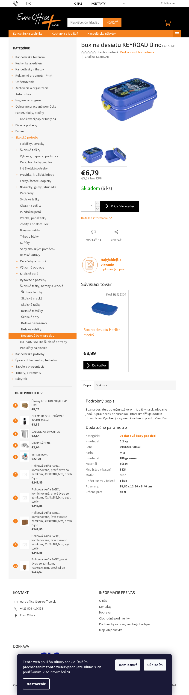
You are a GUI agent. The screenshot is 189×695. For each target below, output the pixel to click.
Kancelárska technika (30, 57)
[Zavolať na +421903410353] (20, 3)
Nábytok (21, 379)
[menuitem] (28, 33)
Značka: (97, 56)
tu (68, 672)
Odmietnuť (128, 665)
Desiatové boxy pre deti (37, 335)
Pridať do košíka (122, 206)
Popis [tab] (87, 385)
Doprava (105, 612)
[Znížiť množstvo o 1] (97, 209)
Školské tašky (29, 199)
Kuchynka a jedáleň (28, 63)
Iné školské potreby (34, 168)
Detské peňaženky (34, 323)
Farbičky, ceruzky (32, 144)
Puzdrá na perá (30, 212)
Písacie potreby (26, 125)
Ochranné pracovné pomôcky (35, 106)
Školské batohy (32, 292)
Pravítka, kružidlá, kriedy (37, 174)
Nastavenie (36, 683)
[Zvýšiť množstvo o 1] (97, 203)
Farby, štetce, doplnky (35, 181)
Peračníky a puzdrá (33, 261)
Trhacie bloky (29, 236)
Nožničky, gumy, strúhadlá (38, 187)
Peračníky (27, 193)
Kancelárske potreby (29, 354)
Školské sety (30, 317)
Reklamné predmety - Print (33, 75)
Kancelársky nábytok (29, 69)
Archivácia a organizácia (31, 88)
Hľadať (112, 22)
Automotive (23, 94)
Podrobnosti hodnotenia (137, 52)
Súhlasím (155, 665)
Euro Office (27, 615)
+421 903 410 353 (31, 608)
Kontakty (99, 4)
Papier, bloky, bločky (29, 113)
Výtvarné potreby (32, 267)
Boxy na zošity (30, 230)
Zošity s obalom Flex (34, 224)
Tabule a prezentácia (29, 366)
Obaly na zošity (30, 205)
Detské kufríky (30, 255)
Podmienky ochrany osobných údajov (125, 624)
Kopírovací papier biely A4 (38, 119)
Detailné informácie (94, 218)
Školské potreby (26, 137)
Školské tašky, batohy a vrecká (41, 286)
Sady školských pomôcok (37, 249)
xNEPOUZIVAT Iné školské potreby (43, 342)
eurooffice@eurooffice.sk (38, 601)
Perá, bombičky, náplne (36, 162)
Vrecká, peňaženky (33, 218)
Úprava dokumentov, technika (36, 360)
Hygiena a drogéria (28, 100)
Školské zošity (30, 150)
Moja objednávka (110, 630)
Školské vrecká (31, 298)
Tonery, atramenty (28, 373)
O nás (78, 4)
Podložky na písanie (33, 348)
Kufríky (25, 243)
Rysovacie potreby (33, 280)
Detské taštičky (32, 311)
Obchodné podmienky (114, 618)
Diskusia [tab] (101, 385)
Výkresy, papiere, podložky (39, 156)
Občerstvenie (25, 82)
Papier (19, 131)
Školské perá (29, 274)
